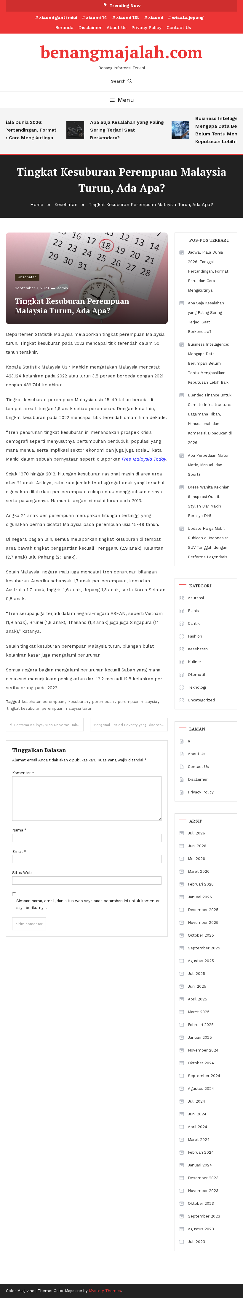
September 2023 (204, 1216)
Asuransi (196, 598)
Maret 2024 (199, 1139)
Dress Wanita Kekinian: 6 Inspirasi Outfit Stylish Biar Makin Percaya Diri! (209, 501)
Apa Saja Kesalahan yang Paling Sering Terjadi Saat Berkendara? (122, 129)
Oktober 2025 (201, 935)
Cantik (194, 623)
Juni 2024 (197, 1114)
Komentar (23, 773)
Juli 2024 (196, 1101)
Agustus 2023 (201, 1229)
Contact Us (179, 27)
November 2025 (203, 922)
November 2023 (203, 1190)
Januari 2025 (200, 1037)
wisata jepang (188, 17)
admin (62, 288)
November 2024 (203, 1050)
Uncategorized (201, 700)
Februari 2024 (201, 1152)
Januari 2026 (200, 897)
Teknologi (197, 687)
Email (19, 851)
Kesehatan (27, 277)
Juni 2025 (197, 986)
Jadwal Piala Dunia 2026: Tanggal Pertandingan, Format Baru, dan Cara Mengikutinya (208, 271)
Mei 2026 (196, 858)
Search (118, 81)
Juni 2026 (197, 846)
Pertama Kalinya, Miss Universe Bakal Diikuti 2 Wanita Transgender (49, 725)
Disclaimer (90, 27)
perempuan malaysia (137, 701)
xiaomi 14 (96, 17)
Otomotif (196, 674)
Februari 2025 (201, 1024)
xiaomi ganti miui (58, 17)
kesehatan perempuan (43, 701)
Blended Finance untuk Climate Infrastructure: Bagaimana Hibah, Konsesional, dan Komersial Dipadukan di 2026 (210, 419)
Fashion (195, 636)
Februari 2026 (201, 884)
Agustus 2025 (201, 961)
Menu (126, 99)
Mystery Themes (105, 1290)
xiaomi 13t (127, 17)
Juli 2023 (196, 1241)
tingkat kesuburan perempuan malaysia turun (49, 708)
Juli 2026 (196, 833)
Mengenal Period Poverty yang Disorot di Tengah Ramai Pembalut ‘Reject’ (130, 725)
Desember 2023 (203, 1178)
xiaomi (155, 17)
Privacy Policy (147, 27)
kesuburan (78, 701)
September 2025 (204, 948)
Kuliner (194, 662)
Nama (19, 830)
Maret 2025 (199, 1012)
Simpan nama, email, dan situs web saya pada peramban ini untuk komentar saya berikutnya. (88, 904)
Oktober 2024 (201, 1063)
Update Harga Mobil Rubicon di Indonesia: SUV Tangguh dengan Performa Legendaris (208, 542)
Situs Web (22, 872)
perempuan (103, 701)
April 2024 (197, 1127)
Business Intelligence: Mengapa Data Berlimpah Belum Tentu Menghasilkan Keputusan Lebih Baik (208, 363)
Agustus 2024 (201, 1088)
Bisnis (193, 610)
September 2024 (204, 1076)
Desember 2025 (203, 910)
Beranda (64, 27)
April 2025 (197, 999)
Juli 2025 (196, 973)
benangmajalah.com (121, 52)
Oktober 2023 (201, 1203)
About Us (117, 27)
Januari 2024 (200, 1165)
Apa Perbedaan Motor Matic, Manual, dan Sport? (208, 465)
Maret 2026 (199, 871)
